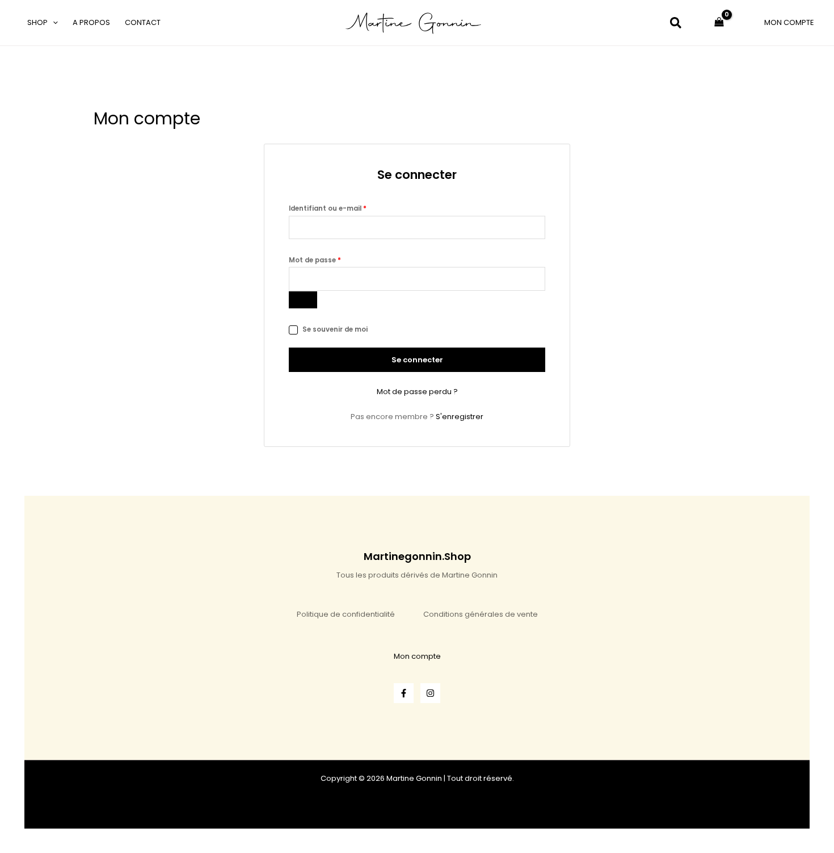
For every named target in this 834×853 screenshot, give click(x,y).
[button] (53, 22)
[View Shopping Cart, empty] (719, 22)
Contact (143, 22)
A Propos (91, 22)
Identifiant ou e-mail (347, 207)
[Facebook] (404, 693)
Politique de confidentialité (346, 614)
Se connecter (417, 359)
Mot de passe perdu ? (417, 391)
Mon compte (417, 656)
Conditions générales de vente (480, 614)
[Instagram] (430, 693)
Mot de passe (334, 259)
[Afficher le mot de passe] (303, 299)
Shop (37, 22)
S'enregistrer (459, 416)
